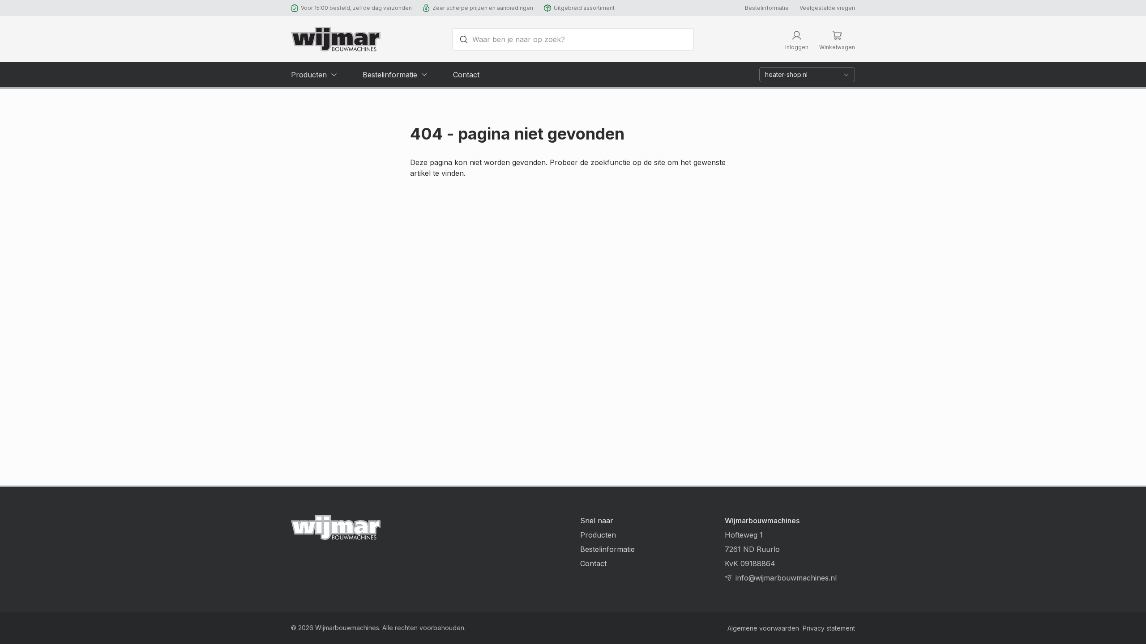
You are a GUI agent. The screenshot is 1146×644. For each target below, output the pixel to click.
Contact (593, 563)
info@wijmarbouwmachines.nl (786, 577)
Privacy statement (829, 628)
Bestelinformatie (767, 7)
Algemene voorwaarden (763, 628)
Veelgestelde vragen (827, 7)
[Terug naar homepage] (336, 39)
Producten (598, 534)
